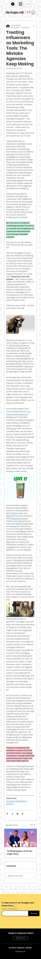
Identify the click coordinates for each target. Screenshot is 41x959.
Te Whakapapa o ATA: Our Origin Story (19, 852)
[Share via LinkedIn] (18, 814)
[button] (20, 4)
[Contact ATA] (28, 4)
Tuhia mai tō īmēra (9, 909)
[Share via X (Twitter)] (12, 814)
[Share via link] (23, 814)
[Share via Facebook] (7, 814)
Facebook (12, 947)
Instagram (20, 947)
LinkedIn (29, 947)
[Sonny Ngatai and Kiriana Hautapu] (20, 838)
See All (32, 825)
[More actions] (33, 26)
